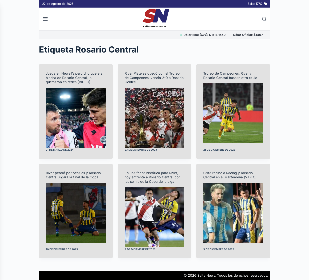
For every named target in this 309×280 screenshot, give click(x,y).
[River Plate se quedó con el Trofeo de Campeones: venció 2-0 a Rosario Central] (155, 118)
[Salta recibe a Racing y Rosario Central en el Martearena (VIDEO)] (233, 213)
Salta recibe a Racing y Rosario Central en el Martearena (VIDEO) (230, 175)
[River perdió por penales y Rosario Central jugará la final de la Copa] (76, 213)
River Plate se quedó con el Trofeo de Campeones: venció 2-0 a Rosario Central (154, 77)
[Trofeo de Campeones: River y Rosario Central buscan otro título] (233, 113)
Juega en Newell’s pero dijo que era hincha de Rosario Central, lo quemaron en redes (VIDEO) (74, 77)
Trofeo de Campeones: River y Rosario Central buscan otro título (230, 75)
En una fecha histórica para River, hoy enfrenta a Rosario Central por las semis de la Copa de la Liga (152, 177)
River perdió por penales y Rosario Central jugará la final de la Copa (73, 175)
